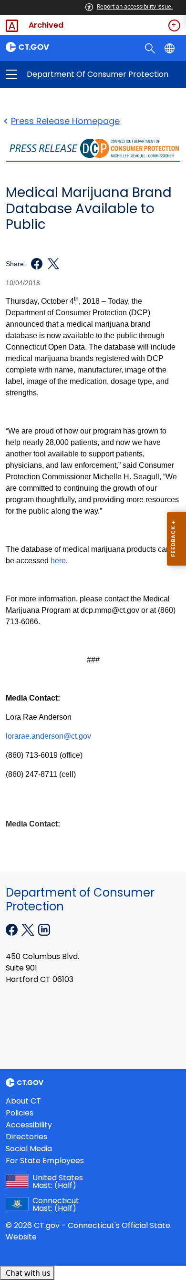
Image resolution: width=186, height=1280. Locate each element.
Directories (26, 1136)
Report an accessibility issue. (135, 6)
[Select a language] (170, 47)
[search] (151, 47)
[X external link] (28, 929)
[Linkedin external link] (44, 929)
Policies (19, 1112)
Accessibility (29, 1124)
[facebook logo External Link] (34, 263)
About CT (23, 1100)
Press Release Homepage (65, 121)
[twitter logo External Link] (50, 263)
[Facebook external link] (13, 929)
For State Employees (45, 1160)
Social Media (29, 1148)
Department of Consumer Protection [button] (52, 74)
